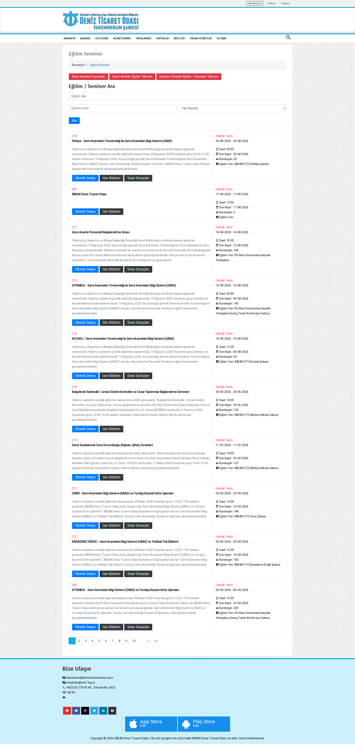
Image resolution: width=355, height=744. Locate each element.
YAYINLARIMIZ (144, 38)
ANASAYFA (69, 38)
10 (134, 640)
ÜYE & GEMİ (101, 38)
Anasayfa (78, 65)
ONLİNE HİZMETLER (201, 38)
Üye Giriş (256, 3)
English (286, 3)
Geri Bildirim (111, 178)
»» (155, 640)
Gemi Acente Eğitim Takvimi (132, 76)
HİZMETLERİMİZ (122, 38)
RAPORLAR (162, 38)
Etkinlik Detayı (85, 178)
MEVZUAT (179, 38)
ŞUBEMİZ (85, 38)
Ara (74, 120)
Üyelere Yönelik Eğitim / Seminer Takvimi (188, 76)
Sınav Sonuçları (138, 178)
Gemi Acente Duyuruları (88, 76)
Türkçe (271, 3)
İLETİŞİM (221, 38)
